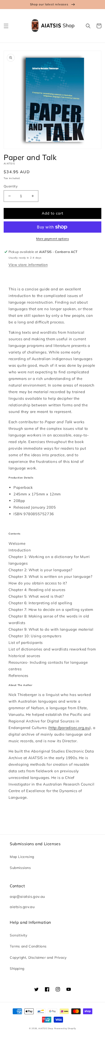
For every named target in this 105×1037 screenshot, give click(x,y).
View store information (28, 264)
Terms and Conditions (28, 946)
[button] (6, 26)
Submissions (20, 868)
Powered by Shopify (65, 1028)
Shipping (17, 968)
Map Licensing (22, 857)
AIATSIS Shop (45, 1028)
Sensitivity (18, 935)
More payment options (52, 238)
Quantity (11, 186)
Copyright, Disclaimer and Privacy (38, 957)
